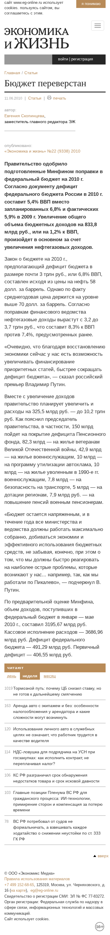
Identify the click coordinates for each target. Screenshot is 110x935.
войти (63, 59)
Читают (15, 667)
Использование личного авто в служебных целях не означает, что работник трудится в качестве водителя (55, 735)
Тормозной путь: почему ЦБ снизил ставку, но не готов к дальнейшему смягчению (57, 691)
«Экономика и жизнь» (42, 151)
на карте (18, 890)
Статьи (34, 98)
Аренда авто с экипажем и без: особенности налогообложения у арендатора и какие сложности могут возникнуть (56, 711)
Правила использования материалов (37, 879)
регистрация (82, 59)
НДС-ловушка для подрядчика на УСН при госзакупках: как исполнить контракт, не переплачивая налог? (54, 757)
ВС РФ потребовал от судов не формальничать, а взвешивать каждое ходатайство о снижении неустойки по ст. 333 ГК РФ (57, 830)
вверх (103, 855)
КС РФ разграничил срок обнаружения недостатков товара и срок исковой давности (56, 778)
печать (59, 98)
